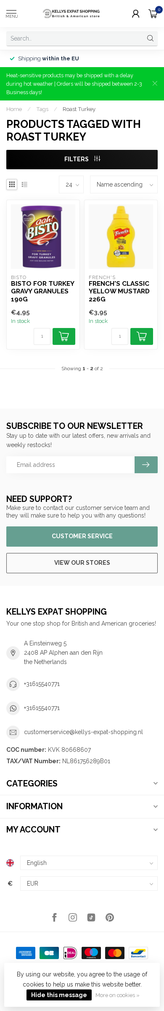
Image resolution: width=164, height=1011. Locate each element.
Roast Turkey (79, 109)
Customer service (82, 536)
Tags (42, 109)
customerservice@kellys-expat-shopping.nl (83, 732)
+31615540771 (42, 683)
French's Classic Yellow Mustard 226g (119, 291)
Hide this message (59, 995)
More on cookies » (117, 995)
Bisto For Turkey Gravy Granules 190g (42, 291)
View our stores (82, 562)
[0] (153, 13)
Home (14, 109)
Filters (77, 159)
